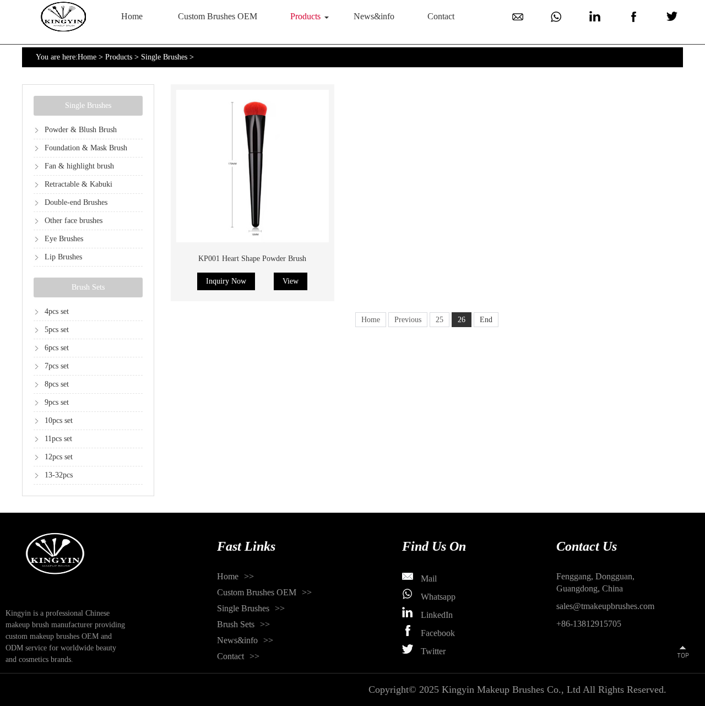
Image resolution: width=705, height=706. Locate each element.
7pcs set (57, 366)
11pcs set (58, 439)
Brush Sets (88, 287)
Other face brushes (73, 220)
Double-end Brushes (76, 202)
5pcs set (57, 329)
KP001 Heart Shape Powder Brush (252, 258)
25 (439, 320)
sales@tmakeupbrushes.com (605, 606)
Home (132, 16)
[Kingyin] (63, 16)
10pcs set (59, 420)
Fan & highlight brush (79, 166)
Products (305, 16)
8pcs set (57, 384)
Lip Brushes (63, 257)
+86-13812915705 (588, 623)
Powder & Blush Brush (81, 130)
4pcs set (57, 311)
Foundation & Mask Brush (86, 148)
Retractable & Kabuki (78, 184)
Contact (440, 16)
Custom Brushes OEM (217, 16)
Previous (407, 320)
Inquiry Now (226, 281)
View (291, 281)
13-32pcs (59, 475)
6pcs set (57, 348)
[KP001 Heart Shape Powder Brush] (252, 166)
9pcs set (57, 402)
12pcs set (59, 457)
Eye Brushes (64, 239)
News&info (374, 16)
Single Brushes (164, 57)
